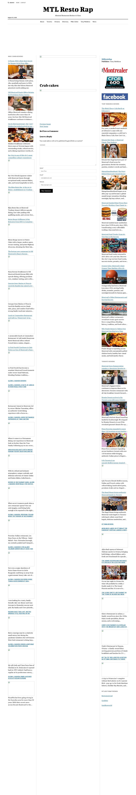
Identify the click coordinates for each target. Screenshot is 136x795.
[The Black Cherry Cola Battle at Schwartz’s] (114, 119)
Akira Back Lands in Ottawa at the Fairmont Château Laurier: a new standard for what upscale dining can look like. (115, 529)
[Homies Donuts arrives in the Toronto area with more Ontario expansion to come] (114, 409)
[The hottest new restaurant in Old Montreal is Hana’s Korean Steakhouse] (21, 262)
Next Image (44, 126)
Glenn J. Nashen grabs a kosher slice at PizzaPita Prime (19, 677)
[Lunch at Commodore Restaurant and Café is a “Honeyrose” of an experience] (21, 327)
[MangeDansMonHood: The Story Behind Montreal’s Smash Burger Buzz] (114, 182)
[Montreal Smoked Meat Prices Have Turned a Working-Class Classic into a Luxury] (114, 214)
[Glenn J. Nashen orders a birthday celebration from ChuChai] (21, 656)
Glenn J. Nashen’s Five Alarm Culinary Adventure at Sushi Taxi (20, 548)
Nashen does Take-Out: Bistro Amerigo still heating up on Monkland (19, 612)
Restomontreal (107, 696)
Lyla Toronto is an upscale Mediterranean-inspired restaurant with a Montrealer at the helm (115, 461)
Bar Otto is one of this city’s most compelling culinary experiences (20, 156)
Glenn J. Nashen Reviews (17, 381)
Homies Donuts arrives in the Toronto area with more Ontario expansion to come (113, 398)
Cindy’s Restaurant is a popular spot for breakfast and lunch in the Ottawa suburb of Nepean (114, 626)
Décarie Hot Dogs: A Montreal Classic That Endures (112, 141)
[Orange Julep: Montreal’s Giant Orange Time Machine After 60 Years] (114, 277)
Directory (65, 22)
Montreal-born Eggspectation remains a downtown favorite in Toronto (113, 367)
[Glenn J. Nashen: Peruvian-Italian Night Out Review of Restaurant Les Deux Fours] (21, 526)
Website (42, 181)
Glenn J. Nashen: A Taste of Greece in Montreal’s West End (21, 386)
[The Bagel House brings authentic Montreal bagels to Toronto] (114, 503)
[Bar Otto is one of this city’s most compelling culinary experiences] (21, 166)
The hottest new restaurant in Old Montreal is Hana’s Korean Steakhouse (20, 252)
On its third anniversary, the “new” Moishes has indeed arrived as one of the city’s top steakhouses (21, 125)
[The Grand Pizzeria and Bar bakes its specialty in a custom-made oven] (114, 572)
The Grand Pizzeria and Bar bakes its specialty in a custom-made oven (114, 561)
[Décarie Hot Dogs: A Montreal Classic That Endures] (114, 151)
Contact (23, 2)
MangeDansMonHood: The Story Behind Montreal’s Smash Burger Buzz (113, 172)
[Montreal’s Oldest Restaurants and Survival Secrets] (114, 308)
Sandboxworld (107, 705)
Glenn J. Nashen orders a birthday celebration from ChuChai (21, 645)
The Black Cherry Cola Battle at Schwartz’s (113, 109)
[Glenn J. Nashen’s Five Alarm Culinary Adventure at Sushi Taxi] (21, 559)
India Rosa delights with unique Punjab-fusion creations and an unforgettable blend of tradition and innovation (20, 450)
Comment (42, 145)
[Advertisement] (68, 40)
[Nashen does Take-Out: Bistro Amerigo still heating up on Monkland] (21, 623)
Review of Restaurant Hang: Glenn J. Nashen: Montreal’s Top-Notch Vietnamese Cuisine (21, 483)
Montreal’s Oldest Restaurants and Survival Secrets (114, 298)
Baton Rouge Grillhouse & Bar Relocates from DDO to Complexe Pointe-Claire (20, 220)
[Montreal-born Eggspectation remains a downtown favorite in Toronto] (114, 377)
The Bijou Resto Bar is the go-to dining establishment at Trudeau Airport (20, 188)
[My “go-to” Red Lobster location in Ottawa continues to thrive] (115, 669)
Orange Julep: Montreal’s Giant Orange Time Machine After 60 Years (113, 267)
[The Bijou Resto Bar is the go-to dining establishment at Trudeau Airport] (21, 198)
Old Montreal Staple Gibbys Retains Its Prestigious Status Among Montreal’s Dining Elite (21, 93)
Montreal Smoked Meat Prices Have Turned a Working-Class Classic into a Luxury (115, 204)
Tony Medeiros (85, 22)
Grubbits (105, 700)
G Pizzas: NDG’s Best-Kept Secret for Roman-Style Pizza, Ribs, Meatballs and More (20, 62)
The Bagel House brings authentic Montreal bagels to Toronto (114, 493)
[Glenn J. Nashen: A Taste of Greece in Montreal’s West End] (21, 397)
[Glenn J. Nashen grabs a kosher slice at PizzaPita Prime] (21, 688)
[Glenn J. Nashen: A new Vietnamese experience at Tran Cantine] (21, 429)
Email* (41, 175)
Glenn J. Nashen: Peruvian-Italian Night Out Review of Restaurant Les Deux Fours (20, 515)
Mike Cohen (74, 22)
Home (17, 2)
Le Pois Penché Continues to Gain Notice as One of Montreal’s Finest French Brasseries (20, 348)
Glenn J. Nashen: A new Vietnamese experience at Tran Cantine (21, 418)
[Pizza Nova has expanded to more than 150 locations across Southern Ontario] (114, 440)
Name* (41, 168)
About (42, 22)
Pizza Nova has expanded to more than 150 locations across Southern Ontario (114, 430)
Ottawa (57, 22)
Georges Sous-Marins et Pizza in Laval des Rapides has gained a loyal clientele (21, 284)
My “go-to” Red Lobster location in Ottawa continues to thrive (114, 658)
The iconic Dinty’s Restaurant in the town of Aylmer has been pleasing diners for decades (114, 593)
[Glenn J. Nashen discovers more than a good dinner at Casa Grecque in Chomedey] (21, 591)
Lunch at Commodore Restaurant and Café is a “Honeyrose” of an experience (20, 316)
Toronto (49, 22)
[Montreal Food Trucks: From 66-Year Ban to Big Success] (114, 245)
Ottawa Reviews (107, 524)
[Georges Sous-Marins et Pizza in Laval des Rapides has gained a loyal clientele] (21, 294)
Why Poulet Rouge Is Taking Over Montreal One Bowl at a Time (114, 330)
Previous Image (45, 124)
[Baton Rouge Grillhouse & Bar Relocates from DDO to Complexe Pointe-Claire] (21, 230)
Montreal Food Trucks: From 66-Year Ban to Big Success (113, 235)
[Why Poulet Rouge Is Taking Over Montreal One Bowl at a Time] (114, 340)
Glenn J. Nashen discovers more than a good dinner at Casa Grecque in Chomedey (20, 580)
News (94, 22)
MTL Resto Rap (68, 9)
